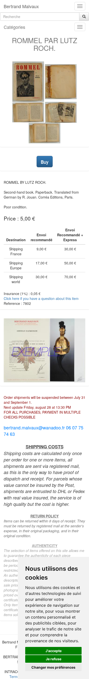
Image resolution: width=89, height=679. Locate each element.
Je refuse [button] (53, 659)
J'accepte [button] (53, 651)
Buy (44, 161)
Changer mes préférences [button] (53, 667)
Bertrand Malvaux (21, 6)
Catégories (14, 27)
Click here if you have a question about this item (41, 298)
